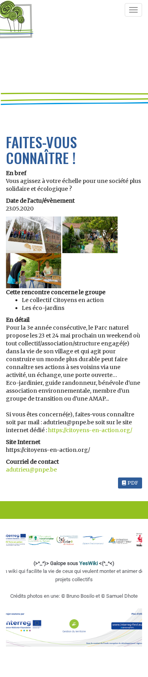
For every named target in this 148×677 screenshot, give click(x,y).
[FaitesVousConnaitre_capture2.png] (90, 234)
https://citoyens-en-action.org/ (90, 430)
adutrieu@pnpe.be (31, 469)
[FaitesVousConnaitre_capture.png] (33, 270)
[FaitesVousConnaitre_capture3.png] (34, 234)
